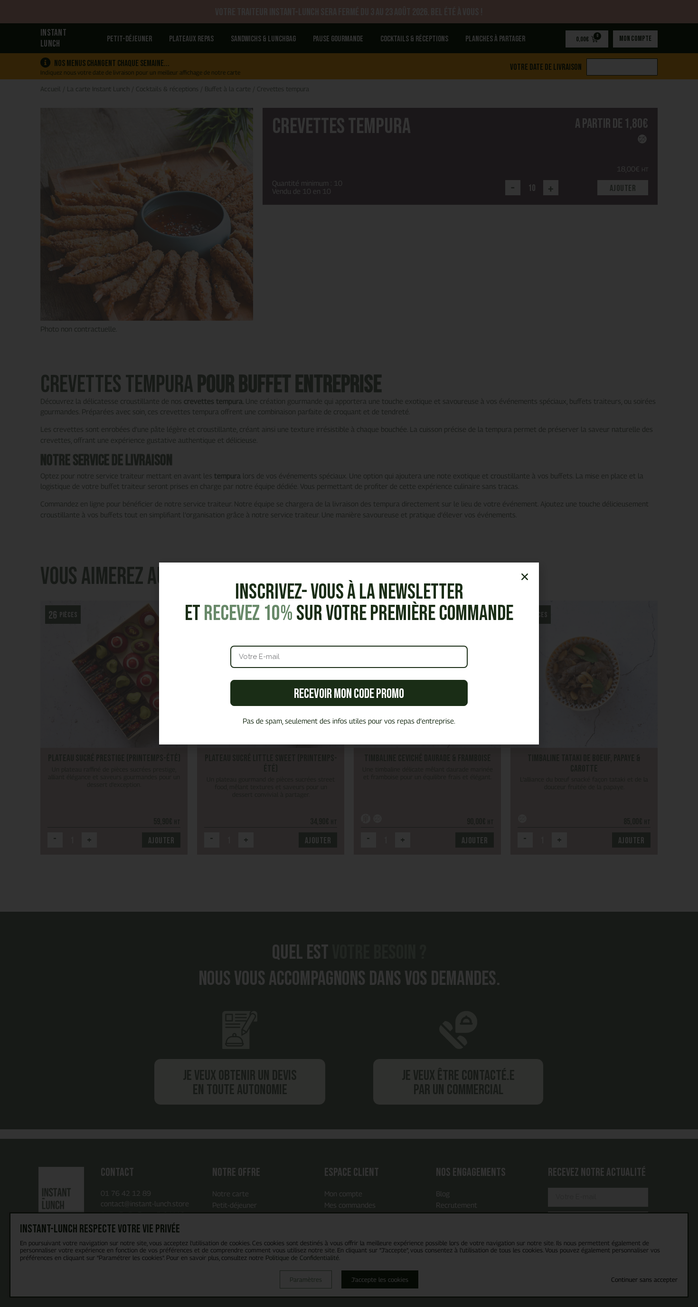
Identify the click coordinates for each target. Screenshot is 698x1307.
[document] (349, 653)
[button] (524, 577)
